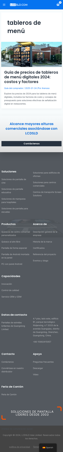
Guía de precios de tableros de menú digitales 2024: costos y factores (31, 77)
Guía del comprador (13, 88)
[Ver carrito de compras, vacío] (58, 4)
